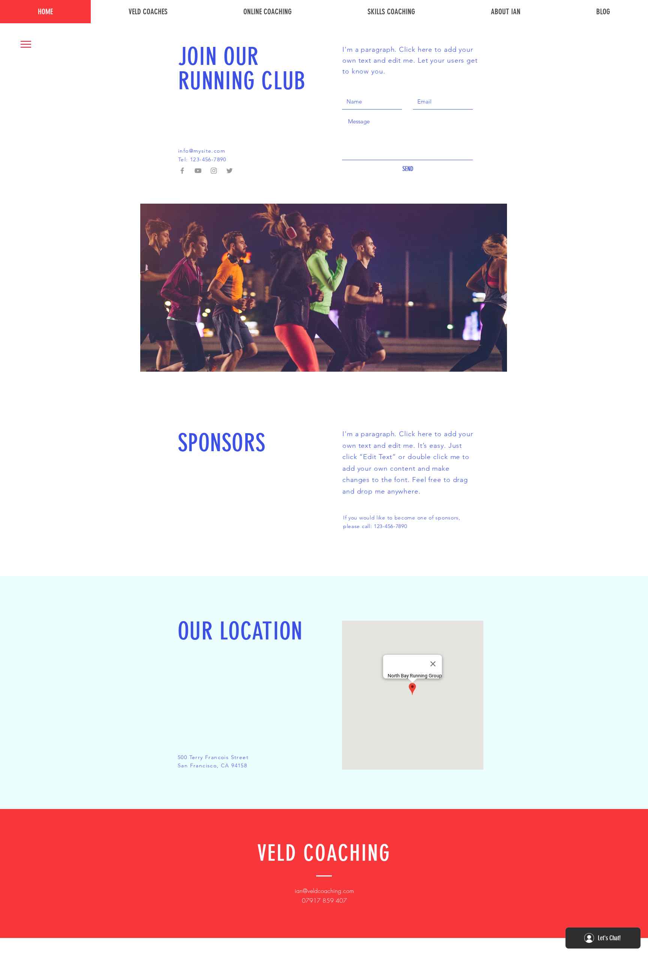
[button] (26, 44)
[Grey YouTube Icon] (198, 171)
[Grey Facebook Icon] (182, 171)
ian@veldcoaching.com (324, 891)
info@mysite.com (201, 150)
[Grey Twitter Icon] (229, 171)
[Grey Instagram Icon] (214, 171)
